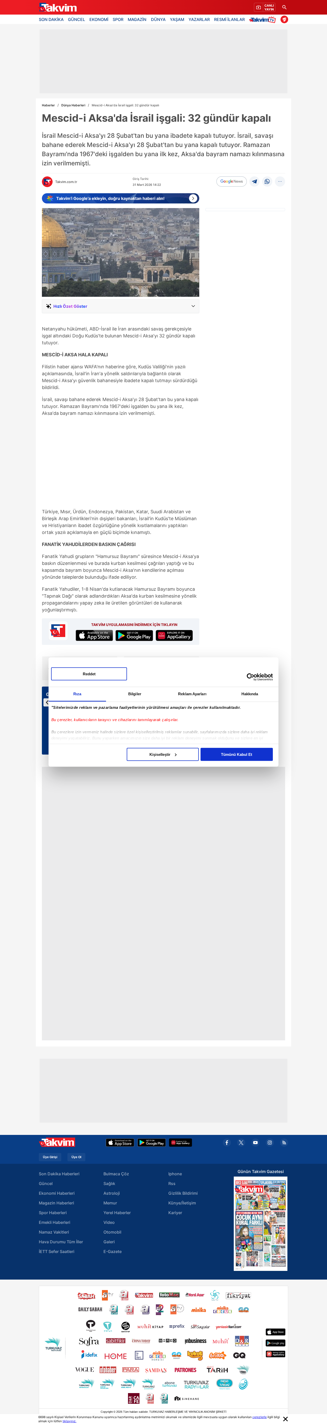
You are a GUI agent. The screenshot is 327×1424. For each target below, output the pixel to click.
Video (109, 1222)
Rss (172, 1183)
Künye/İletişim (182, 1202)
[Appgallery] (180, 1142)
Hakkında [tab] (249, 693)
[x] (241, 1142)
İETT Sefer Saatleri (56, 1251)
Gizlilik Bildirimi (183, 1193)
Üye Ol (76, 1157)
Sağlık (109, 1183)
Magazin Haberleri (56, 1202)
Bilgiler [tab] (134, 693)
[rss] (284, 1142)
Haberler (48, 105)
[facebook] (227, 1142)
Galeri (109, 1241)
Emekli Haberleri (54, 1222)
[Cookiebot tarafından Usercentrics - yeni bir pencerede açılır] (250, 677)
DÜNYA (158, 19)
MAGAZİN (137, 19)
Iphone (175, 1173)
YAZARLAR (199, 19)
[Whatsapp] (267, 181)
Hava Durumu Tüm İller (61, 1241)
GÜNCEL (76, 19)
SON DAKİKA (51, 19)
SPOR (118, 19)
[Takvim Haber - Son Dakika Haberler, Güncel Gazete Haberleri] (57, 7)
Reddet (89, 673)
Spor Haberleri (53, 1212)
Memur (110, 1202)
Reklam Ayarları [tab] (192, 693)
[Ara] (284, 7)
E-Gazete (112, 1251)
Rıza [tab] (77, 693)
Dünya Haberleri (73, 105)
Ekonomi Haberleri (57, 1193)
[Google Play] (151, 1142)
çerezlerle (259, 1417)
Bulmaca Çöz (116, 1173)
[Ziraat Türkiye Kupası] (284, 19)
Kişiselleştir (159, 754)
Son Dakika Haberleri (59, 1173)
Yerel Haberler (117, 1212)
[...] (280, 181)
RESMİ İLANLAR (229, 19)
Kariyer (175, 1212)
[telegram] (254, 181)
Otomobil (112, 1232)
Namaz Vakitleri (54, 1232)
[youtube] (255, 1142)
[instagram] (270, 1142)
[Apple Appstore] (120, 1142)
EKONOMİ (98, 19)
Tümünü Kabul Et (236, 754)
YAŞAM (177, 19)
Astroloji (111, 1193)
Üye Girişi (50, 1157)
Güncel (46, 1183)
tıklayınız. (69, 1421)
